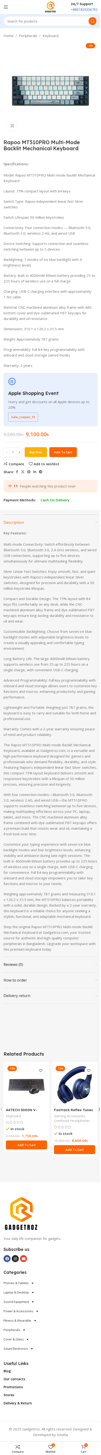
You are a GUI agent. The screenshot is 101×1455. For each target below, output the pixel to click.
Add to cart (63, 452)
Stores (9, 1395)
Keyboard (50, 35)
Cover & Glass (14, 1339)
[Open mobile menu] (6, 7)
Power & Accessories (18, 1311)
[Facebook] (7, 1258)
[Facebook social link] (17, 472)
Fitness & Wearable (17, 1320)
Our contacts (14, 1379)
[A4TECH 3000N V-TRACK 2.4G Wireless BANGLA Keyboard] (26, 1084)
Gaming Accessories (69, 1116)
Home (9, 35)
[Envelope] (23, 1258)
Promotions (13, 1387)
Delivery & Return (18, 1403)
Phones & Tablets (16, 1283)
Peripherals (28, 35)
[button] (26, 1144)
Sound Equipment (16, 1302)
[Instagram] (15, 1258)
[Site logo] (50, 6)
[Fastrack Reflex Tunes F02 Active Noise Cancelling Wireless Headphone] (74, 1084)
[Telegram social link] (41, 472)
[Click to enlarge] (12, 125)
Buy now (35, 452)
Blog (7, 1371)
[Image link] (21, 1213)
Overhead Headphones (72, 1120)
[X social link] (23, 472)
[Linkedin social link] (35, 472)
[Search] (93, 21)
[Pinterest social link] (29, 472)
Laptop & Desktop (16, 1292)
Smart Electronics (16, 1348)
